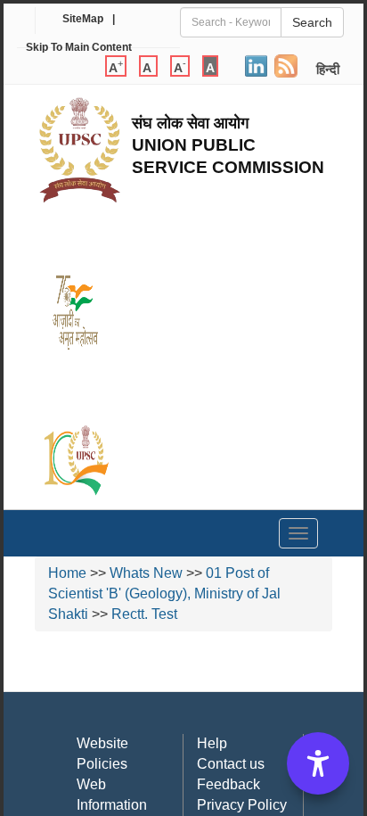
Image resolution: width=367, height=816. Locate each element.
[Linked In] (256, 63)
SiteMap (82, 18)
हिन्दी (327, 69)
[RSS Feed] (286, 63)
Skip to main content (79, 47)
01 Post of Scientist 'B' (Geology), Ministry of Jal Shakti (164, 593)
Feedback (228, 784)
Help (212, 743)
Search (312, 22)
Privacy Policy (242, 804)
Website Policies (102, 753)
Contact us (231, 763)
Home (67, 573)
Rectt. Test (144, 614)
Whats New (146, 573)
